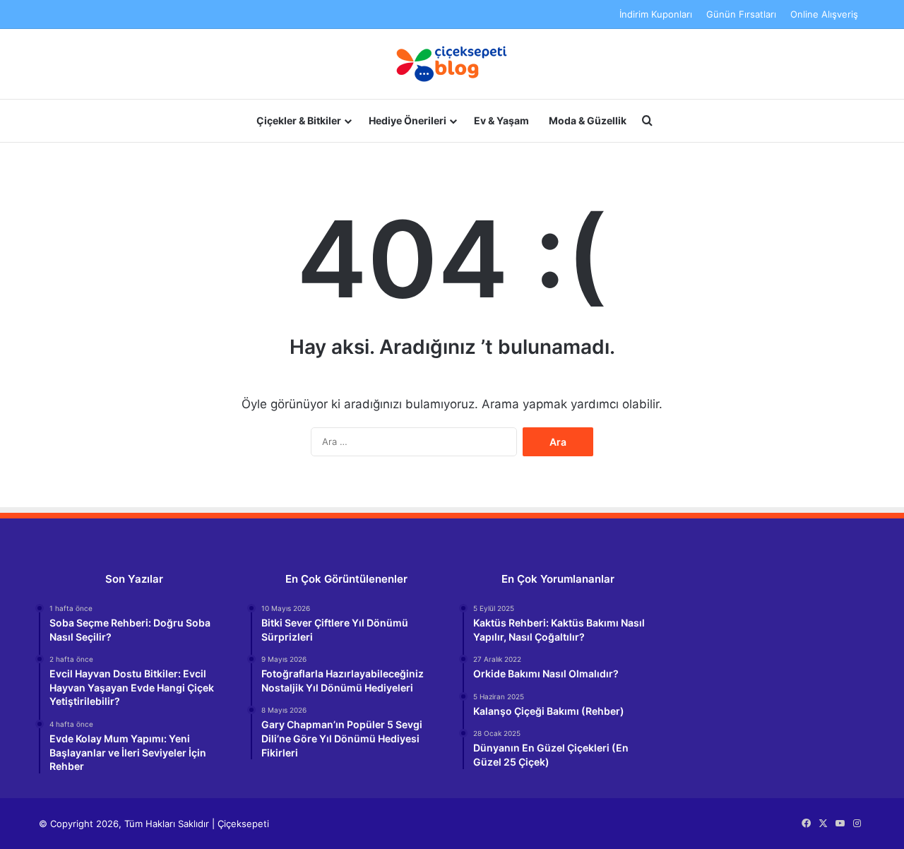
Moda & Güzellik (587, 120)
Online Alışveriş (824, 14)
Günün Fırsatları (741, 14)
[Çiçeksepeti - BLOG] (452, 64)
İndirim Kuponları (655, 14)
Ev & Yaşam (501, 120)
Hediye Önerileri (407, 120)
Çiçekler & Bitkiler (298, 120)
